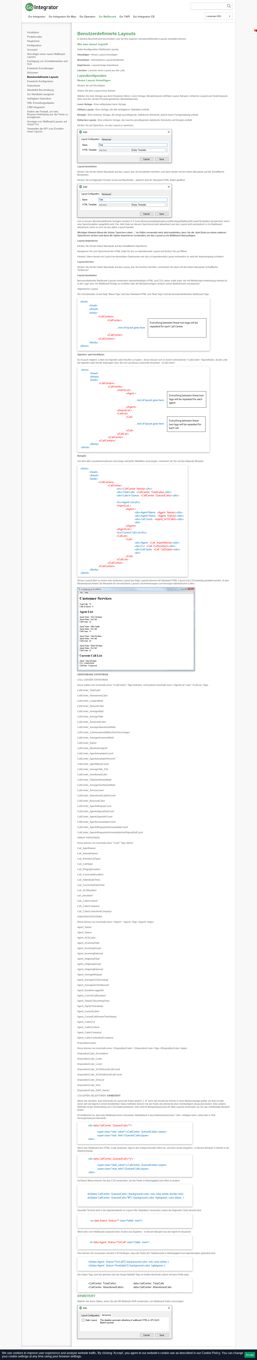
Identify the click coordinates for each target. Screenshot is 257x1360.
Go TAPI (124, 16)
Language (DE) (218, 16)
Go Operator (87, 16)
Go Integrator (36, 16)
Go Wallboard (107, 16)
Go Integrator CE (144, 16)
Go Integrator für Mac (62, 16)
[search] (212, 6)
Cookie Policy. (211, 1353)
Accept (250, 1354)
